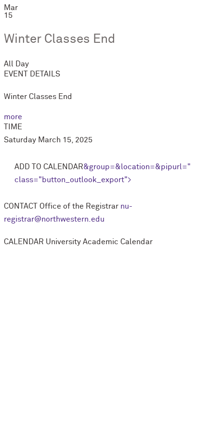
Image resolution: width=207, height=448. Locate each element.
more (13, 117)
